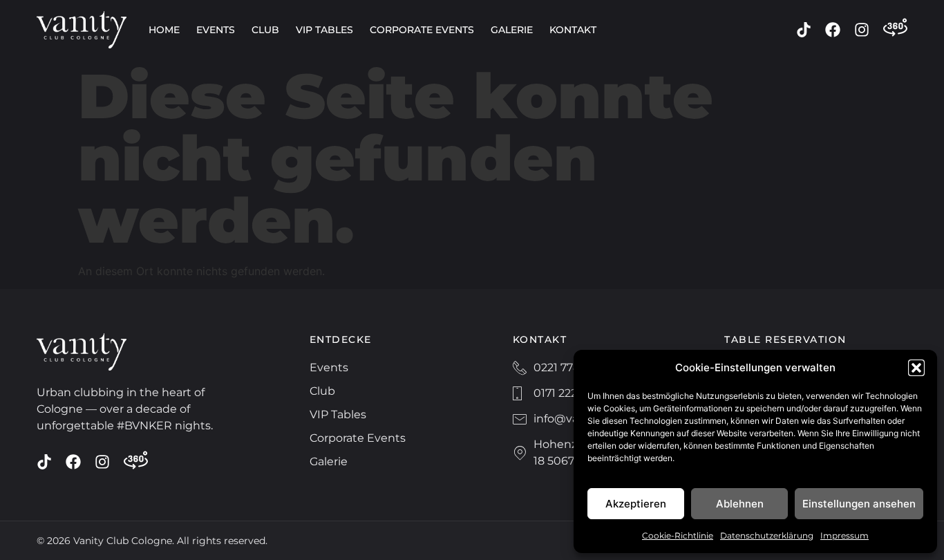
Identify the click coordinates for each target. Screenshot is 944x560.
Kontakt (572, 30)
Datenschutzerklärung (766, 535)
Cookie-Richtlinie (677, 535)
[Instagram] (861, 29)
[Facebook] (832, 29)
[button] (916, 368)
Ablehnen (740, 503)
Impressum (844, 535)
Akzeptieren (635, 503)
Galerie (512, 30)
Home (164, 30)
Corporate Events (422, 30)
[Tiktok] (803, 29)
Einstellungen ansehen (859, 503)
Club (265, 30)
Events (215, 30)
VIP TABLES (324, 30)
